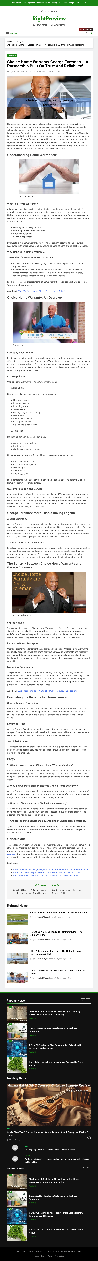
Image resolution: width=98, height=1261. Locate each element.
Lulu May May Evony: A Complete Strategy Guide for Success (50, 1149)
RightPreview (49, 18)
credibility (12, 854)
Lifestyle (12, 55)
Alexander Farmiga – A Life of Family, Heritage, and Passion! (47, 691)
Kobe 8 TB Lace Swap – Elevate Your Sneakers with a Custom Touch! (46, 872)
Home (36, 1256)
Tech (8, 1129)
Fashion (32, 1018)
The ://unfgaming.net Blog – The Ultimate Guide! (41, 291)
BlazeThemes (75, 1251)
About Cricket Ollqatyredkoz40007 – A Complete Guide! (58, 912)
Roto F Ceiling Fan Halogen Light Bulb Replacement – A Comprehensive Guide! (51, 869)
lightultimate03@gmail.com (20, 71)
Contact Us (59, 1256)
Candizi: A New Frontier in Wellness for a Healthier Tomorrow (52, 3)
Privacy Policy (47, 1256)
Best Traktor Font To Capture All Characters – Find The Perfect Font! (46, 875)
